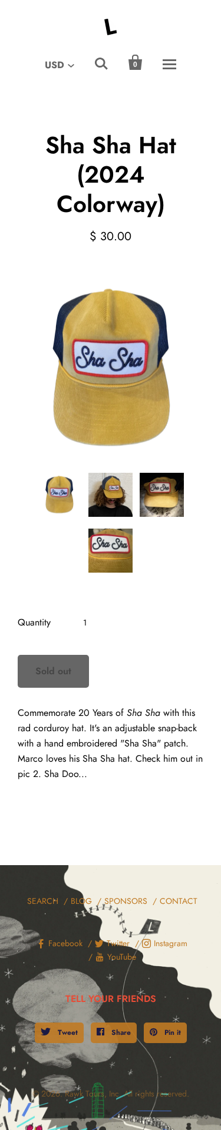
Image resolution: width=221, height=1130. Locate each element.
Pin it (171, 1032)
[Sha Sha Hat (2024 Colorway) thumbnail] (59, 495)
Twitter (118, 943)
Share (120, 1032)
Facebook (65, 943)
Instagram (170, 943)
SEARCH (42, 901)
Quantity (34, 622)
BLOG (81, 901)
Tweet (66, 1032)
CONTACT (178, 901)
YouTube (121, 957)
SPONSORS (125, 901)
